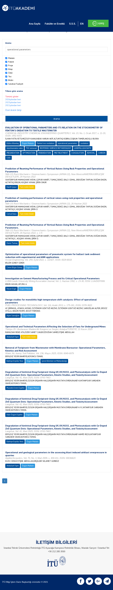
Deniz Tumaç (12, 243)
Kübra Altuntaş (13, 143)
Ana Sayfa (34, 23)
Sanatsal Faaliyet (15, 83)
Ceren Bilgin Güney (14, 267)
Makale (11, 58)
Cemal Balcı (12, 214)
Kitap (10, 69)
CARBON (101, 153)
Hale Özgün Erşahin (15, 414)
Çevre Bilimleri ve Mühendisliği (54, 361)
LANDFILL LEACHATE (82, 148)
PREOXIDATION (13, 153)
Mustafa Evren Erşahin (16, 388)
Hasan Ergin (11, 289)
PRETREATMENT (61, 153)
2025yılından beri (13, 102)
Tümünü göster (12, 96)
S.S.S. (72, 23)
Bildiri (10, 80)
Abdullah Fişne (13, 337)
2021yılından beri (13, 105)
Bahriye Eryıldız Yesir (15, 361)
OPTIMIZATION (29, 153)
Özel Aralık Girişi (13, 110)
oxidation (84, 143)
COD (8, 157)
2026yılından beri (13, 99)
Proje (10, 65)
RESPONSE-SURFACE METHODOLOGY (55, 148)
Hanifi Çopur (12, 187)
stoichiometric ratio (15, 148)
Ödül (10, 72)
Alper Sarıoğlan (13, 315)
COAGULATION (77, 153)
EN (82, 23)
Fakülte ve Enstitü (55, 23)
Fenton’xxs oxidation (45, 143)
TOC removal (31, 148)
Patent (11, 61)
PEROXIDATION (44, 153)
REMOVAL (91, 153)
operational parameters (67, 143)
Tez (9, 76)
